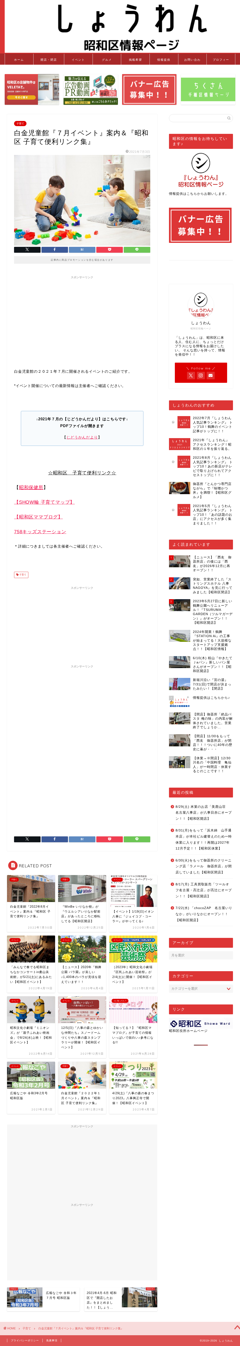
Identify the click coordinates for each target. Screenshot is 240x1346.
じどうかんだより (82, 437)
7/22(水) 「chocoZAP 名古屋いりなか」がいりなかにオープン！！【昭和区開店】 (204, 914)
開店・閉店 (49, 59)
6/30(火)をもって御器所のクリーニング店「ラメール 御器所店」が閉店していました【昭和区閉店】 (204, 866)
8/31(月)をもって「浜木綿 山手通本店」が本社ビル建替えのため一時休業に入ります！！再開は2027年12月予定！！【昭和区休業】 (204, 839)
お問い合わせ (192, 61)
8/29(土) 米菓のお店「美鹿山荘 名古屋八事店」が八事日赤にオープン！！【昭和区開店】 (204, 812)
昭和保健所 (31, 487)
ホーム (19, 59)
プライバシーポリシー (25, 1340)
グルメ (107, 59)
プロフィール (221, 61)
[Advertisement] (82, 314)
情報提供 (163, 59)
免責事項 (51, 1340)
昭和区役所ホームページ (188, 1031)
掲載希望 (135, 59)
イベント (78, 59)
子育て (20, 123)
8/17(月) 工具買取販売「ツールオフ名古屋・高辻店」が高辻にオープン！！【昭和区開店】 (204, 890)
